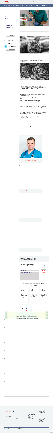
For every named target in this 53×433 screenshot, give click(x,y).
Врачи (21, 414)
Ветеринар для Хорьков (13, 428)
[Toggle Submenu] (15, 12)
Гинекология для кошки (24, 270)
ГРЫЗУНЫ (18, 428)
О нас (9, 5)
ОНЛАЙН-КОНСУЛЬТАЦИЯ (11, 49)
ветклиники (21, 121)
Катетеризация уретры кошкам (25, 274)
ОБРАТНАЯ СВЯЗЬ (44, 5)
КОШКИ (8, 428)
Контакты (36, 5)
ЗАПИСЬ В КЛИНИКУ (11, 35)
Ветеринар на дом (27, 5)
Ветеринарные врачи (14, 5)
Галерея (22, 415)
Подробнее (43, 270)
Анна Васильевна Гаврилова (30, 219)
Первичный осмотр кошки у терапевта (26, 272)
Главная (5, 5)
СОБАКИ (5, 428)
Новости (17, 415)
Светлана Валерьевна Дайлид (30, 249)
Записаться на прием (44, 258)
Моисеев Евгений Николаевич (30, 160)
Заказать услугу (23, 19)
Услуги (21, 5)
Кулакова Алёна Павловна (30, 190)
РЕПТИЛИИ (24, 428)
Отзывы (32, 5)
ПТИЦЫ (21, 428)
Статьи (17, 419)
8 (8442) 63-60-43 (30, 418)
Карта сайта (17, 418)
